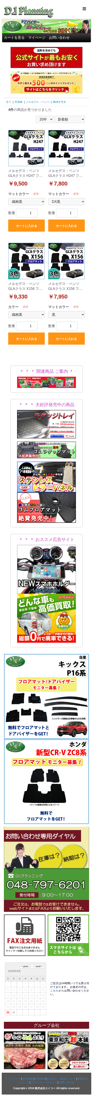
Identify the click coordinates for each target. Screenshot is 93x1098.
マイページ (36, 37)
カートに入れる (26, 226)
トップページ (13, 1078)
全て (8, 101)
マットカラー (18, 194)
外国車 (18, 101)
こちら (54, 990)
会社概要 (27, 1078)
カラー (13, 307)
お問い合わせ (59, 37)
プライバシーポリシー (44, 1082)
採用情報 (40, 1078)
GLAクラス (59, 101)
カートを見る (14, 37)
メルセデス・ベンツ (37, 101)
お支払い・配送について (61, 1078)
